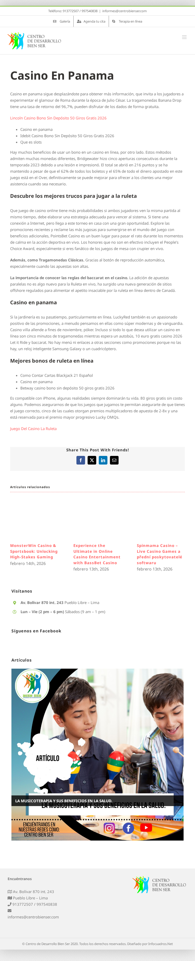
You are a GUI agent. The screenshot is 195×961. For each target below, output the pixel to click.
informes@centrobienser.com (124, 11)
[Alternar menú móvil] (184, 37)
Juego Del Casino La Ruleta (33, 428)
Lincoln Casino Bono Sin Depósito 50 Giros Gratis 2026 (58, 117)
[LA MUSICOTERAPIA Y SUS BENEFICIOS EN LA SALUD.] (97, 757)
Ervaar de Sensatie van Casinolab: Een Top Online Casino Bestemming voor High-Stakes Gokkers (125, 557)
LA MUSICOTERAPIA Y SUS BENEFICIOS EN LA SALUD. (63, 803)
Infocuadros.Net (160, 946)
